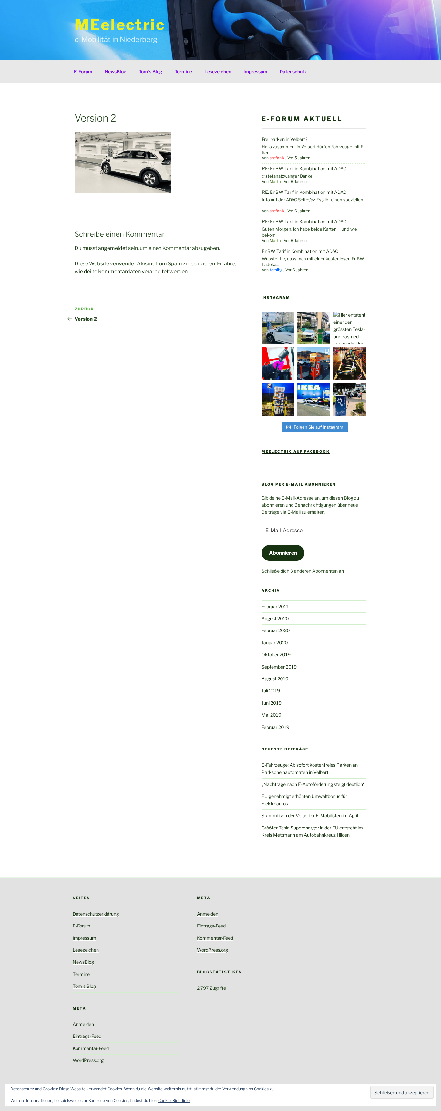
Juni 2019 (272, 703)
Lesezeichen (217, 71)
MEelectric (120, 25)
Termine (183, 71)
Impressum (255, 71)
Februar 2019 (275, 727)
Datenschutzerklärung (96, 914)
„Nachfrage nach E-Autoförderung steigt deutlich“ (313, 784)
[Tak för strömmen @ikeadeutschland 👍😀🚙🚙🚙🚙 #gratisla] (313, 399)
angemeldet (112, 248)
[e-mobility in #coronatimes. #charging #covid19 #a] (278, 363)
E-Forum (83, 71)
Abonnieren (283, 553)
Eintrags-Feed (87, 1036)
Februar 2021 (275, 606)
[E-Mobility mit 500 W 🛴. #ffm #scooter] (349, 363)
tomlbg (276, 269)
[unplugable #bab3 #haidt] (278, 399)
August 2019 (275, 678)
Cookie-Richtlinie (174, 1100)
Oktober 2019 (276, 654)
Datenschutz (293, 71)
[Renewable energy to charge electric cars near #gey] (313, 363)
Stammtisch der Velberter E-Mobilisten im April (310, 815)
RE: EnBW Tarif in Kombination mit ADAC (304, 168)
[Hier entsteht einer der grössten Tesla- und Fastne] (349, 328)
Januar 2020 (275, 642)
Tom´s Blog (150, 71)
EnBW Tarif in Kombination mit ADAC (300, 251)
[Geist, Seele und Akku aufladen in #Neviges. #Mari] (278, 328)
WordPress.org (88, 1060)
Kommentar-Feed (91, 1048)
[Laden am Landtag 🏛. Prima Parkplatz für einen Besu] (313, 328)
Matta (275, 181)
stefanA (277, 157)
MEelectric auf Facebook (296, 451)
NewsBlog (116, 71)
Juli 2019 (271, 690)
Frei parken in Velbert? (284, 139)
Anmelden (83, 1024)
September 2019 (279, 667)
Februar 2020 (276, 630)
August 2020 (275, 618)
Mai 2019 (271, 715)
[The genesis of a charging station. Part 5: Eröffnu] (349, 399)
